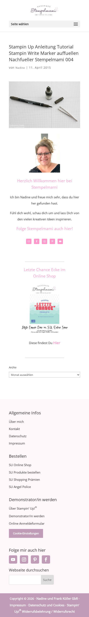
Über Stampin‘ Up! (23, 508)
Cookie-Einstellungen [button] (26, 533)
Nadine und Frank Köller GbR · (57, 598)
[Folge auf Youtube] (13, 559)
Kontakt (14, 429)
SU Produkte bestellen (24, 472)
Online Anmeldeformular (26, 523)
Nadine (20, 67)
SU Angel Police (20, 487)
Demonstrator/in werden (26, 516)
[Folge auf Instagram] (24, 559)
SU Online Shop (20, 465)
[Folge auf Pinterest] (35, 559)
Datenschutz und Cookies (46, 605)
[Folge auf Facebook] (46, 559)
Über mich (16, 422)
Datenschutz (17, 436)
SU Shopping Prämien (24, 479)
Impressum (17, 443)
